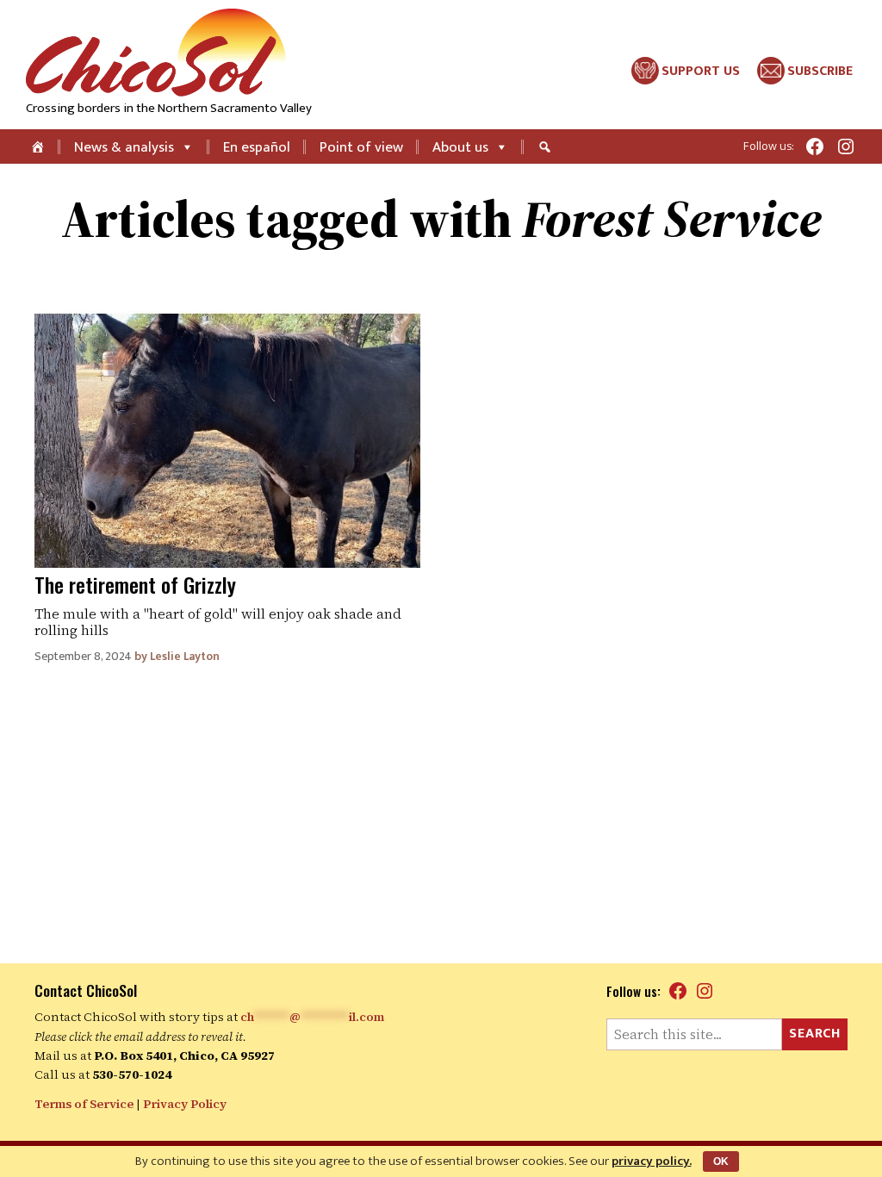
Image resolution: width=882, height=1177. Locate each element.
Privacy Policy (185, 1103)
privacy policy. (652, 1161)
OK (721, 1161)
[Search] (547, 146)
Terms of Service (84, 1103)
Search (815, 1033)
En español (256, 147)
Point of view (361, 147)
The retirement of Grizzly (135, 584)
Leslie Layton (185, 656)
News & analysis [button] (124, 147)
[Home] (39, 146)
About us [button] (460, 147)
